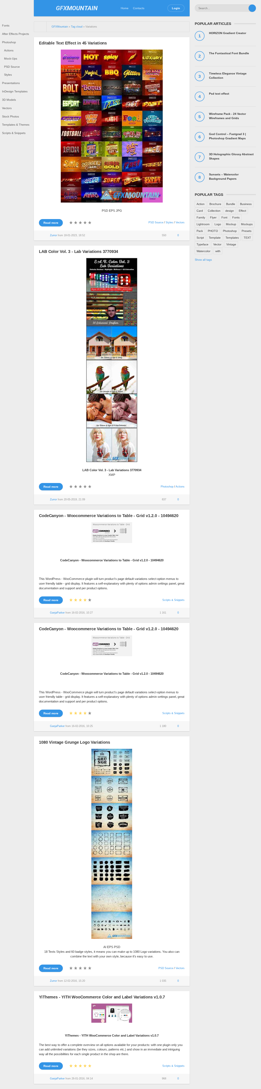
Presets (246, 231)
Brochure (215, 204)
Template (215, 237)
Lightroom (203, 224)
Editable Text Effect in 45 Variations (73, 43)
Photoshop (9, 42)
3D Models (9, 99)
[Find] (252, 8)
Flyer (213, 217)
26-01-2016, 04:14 (82, 1078)
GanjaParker (57, 612)
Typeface (202, 244)
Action (201, 204)
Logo (218, 224)
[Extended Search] (245, 8)
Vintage (231, 244)
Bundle (230, 204)
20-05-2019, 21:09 (74, 499)
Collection (214, 210)
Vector (217, 244)
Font (224, 217)
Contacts (138, 8)
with (217, 251)
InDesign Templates (15, 91)
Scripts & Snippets (13, 133)
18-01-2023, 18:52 (74, 235)
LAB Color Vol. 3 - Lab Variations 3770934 (78, 251)
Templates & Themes (15, 124)
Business (246, 204)
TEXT (247, 237)
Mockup (231, 224)
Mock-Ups (10, 58)
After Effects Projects (15, 33)
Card (200, 210)
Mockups (247, 224)
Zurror (53, 235)
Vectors (7, 108)
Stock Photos (10, 116)
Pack (200, 231)
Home (124, 8)
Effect (242, 210)
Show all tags (203, 259)
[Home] (40, 27)
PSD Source (12, 66)
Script (200, 237)
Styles (8, 74)
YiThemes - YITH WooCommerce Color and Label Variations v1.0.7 (102, 997)
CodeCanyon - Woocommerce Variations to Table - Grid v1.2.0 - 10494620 (108, 515)
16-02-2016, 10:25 (82, 726)
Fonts (5, 25)
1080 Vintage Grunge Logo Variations (74, 742)
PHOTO (213, 231)
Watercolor (203, 251)
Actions (8, 50)
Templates (232, 237)
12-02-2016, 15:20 (74, 980)
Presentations (11, 83)
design (229, 210)
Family (201, 217)
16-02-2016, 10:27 (82, 612)
